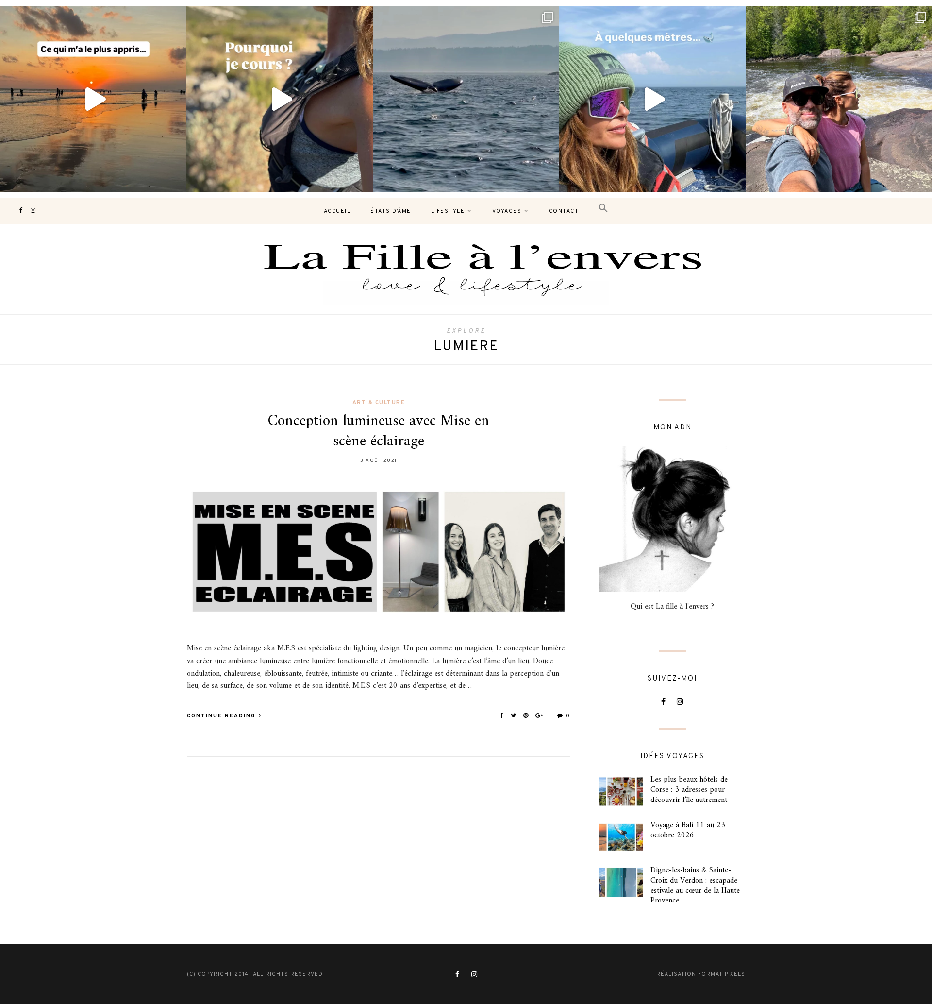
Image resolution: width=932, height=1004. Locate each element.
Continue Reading (222, 716)
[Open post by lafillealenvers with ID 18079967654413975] (279, 99)
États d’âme (390, 211)
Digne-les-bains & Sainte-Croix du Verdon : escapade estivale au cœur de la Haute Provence (695, 885)
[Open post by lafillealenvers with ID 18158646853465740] (466, 99)
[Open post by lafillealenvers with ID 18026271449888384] (93, 99)
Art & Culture (378, 402)
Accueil (337, 211)
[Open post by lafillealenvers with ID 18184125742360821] (652, 99)
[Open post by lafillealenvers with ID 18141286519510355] (839, 99)
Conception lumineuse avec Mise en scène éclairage (378, 431)
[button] (603, 208)
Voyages (507, 211)
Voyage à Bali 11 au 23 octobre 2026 (687, 830)
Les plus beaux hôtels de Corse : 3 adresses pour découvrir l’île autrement (689, 790)
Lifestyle (448, 211)
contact (564, 211)
